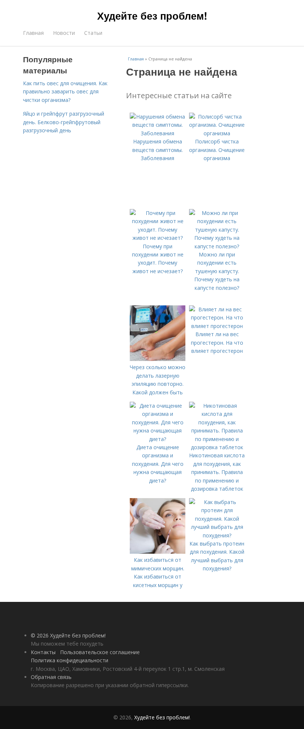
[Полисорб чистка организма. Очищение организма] (217, 133)
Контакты (43, 652)
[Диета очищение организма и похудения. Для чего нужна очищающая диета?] (157, 439)
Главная (33, 32)
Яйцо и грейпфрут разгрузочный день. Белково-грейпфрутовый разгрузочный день (63, 122)
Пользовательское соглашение (100, 652)
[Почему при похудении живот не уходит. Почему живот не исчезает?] (157, 237)
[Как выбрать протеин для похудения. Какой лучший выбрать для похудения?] (217, 535)
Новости (64, 32)
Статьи (93, 32)
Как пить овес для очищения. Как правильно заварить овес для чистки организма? (65, 91)
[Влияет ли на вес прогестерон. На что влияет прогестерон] (217, 325)
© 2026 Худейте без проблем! (68, 635)
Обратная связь (51, 676)
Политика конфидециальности (69, 660)
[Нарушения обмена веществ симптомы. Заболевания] (157, 133)
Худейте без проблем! (152, 16)
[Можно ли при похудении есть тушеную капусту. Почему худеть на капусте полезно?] (217, 246)
